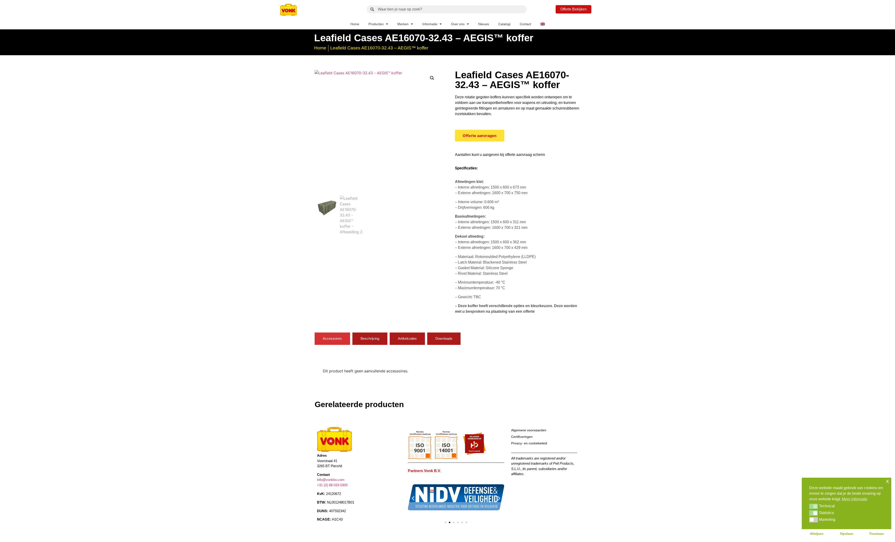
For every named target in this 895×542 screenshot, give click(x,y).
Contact (525, 24)
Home (354, 24)
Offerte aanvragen (479, 135)
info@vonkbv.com (330, 480)
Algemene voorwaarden (528, 430)
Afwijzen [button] (816, 533)
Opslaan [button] (846, 533)
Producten (376, 24)
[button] (432, 78)
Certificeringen (522, 437)
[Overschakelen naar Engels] (542, 24)
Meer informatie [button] (854, 499)
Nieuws (483, 24)
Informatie (429, 24)
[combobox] (447, 9)
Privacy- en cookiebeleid (529, 443)
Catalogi (504, 24)
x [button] (887, 481)
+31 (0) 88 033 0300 (332, 485)
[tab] (332, 339)
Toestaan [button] (876, 533)
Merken (403, 24)
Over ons (458, 24)
